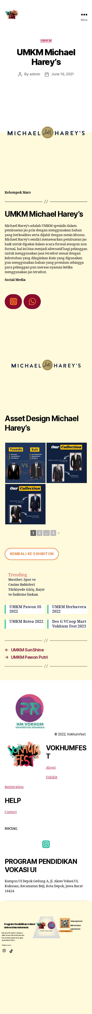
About (51, 768)
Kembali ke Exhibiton (32, 554)
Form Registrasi (65, 931)
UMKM (46, 40)
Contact (11, 812)
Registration (14, 787)
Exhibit (51, 777)
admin (34, 74)
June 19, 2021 (62, 74)
